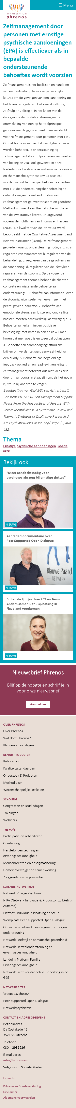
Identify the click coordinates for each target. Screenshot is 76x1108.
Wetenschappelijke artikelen (23, 790)
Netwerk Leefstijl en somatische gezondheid (35, 940)
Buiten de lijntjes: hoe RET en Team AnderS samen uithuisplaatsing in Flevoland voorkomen (33, 604)
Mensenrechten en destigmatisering (29, 863)
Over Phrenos (13, 731)
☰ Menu (66, 5)
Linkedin (9, 1078)
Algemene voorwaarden (19, 1097)
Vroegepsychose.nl (16, 994)
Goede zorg (11, 843)
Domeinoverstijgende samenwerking (29, 870)
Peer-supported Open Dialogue (25, 1001)
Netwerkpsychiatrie (17, 1008)
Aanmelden (38, 704)
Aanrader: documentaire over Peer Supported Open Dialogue (30, 538)
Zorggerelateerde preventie (23, 877)
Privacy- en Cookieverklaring (22, 1086)
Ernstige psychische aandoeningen (29, 446)
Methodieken (12, 783)
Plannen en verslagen (18, 745)
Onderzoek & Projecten (20, 776)
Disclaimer (10, 1092)
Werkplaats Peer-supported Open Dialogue (34, 920)
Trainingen (10, 813)
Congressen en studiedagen (23, 806)
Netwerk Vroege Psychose (22, 893)
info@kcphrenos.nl (17, 1060)
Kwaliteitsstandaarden (19, 769)
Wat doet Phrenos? (17, 738)
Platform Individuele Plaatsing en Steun (31, 913)
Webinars (10, 820)
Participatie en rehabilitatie (22, 836)
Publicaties (11, 761)
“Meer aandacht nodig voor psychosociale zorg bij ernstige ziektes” (36, 475)
